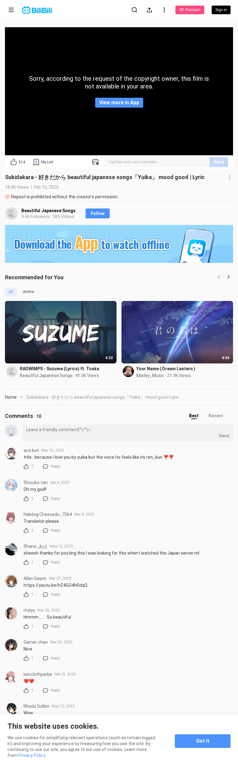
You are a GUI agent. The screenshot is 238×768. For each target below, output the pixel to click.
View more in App (119, 102)
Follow (97, 213)
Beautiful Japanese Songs (48, 210)
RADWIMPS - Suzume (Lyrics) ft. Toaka (59, 368)
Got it (202, 741)
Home (11, 397)
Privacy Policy (32, 755)
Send (219, 162)
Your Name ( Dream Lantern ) (165, 368)
